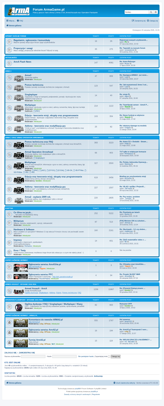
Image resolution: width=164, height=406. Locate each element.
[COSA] (61, 170)
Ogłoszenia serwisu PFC (41, 274)
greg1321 (128, 321)
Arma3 (28, 75)
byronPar (128, 178)
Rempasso (129, 154)
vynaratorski (129, 50)
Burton (127, 214)
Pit (126, 42)
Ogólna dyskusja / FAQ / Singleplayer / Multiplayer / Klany (53, 304)
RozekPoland (44, 279)
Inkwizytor (38, 79)
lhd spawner (125, 319)
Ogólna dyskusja (31, 293)
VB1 (33, 172)
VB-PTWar (79, 170)
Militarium (19, 221)
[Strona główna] (19, 10)
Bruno (127, 63)
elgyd (127, 96)
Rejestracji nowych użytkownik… (134, 40)
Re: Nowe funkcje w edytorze (132, 115)
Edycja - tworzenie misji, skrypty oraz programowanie (51, 115)
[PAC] (37, 111)
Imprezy (18, 240)
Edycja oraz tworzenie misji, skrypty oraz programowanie (53, 176)
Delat (127, 143)
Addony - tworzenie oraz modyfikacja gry (45, 126)
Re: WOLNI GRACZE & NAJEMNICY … (136, 340)
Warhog (128, 164)
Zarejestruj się (27, 353)
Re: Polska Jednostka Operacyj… (134, 162)
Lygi (126, 77)
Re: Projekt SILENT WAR (130, 274)
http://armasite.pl (35, 267)
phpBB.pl (94, 391)
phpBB (77, 388)
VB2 (26, 172)
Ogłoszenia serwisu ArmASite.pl (45, 264)
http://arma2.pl (34, 322)
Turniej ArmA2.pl (37, 340)
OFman (47, 324)
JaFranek (128, 188)
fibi (126, 242)
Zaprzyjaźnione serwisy (16, 260)
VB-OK (69, 170)
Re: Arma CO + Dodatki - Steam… (134, 142)
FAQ (79, 293)
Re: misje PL (125, 94)
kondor (39, 181)
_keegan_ (128, 199)
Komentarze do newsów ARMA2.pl (46, 319)
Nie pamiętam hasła (85, 356)
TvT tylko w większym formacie (133, 152)
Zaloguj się (10, 353)
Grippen (128, 128)
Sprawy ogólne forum (15, 36)
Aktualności (11, 57)
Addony (52, 293)
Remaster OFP (126, 304)
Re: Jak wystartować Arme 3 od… (134, 85)
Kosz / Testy (20, 250)
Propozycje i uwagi (23, 48)
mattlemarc (129, 231)
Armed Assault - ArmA (36, 288)
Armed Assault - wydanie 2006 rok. (21, 284)
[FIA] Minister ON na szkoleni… (133, 221)
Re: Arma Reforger (127, 61)
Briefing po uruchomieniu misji (133, 176)
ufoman (127, 223)
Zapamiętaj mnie (101, 356)
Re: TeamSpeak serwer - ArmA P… (134, 105)
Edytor (58, 293)
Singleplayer (31, 94)
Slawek (128, 107)
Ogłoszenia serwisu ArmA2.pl (43, 330)
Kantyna (9, 208)
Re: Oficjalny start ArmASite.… (133, 264)
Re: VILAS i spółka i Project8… (132, 186)
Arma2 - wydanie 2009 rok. (38, 197)
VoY (53, 344)
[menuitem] (20, 21)
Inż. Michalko (130, 342)
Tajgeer (43, 268)
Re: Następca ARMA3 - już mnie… (134, 75)
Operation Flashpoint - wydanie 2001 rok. (24, 300)
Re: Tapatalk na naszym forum (132, 48)
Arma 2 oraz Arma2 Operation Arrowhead (24, 137)
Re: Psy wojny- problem (130, 197)
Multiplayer (30, 105)
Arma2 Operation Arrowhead (39, 152)
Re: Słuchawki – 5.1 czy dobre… (133, 229)
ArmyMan (128, 276)
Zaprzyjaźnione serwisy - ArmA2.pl (21, 315)
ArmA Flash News (22, 62)
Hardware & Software (24, 229)
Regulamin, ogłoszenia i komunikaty (32, 40)
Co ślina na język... (23, 212)
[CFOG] (52, 170)
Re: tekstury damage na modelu (133, 126)
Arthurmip (98, 376)
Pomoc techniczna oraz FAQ (39, 142)
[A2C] (43, 170)
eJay (41, 324)
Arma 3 (8, 71)
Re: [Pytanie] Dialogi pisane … (132, 288)
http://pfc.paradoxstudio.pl (63, 277)
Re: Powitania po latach (130, 212)
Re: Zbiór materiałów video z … (133, 240)
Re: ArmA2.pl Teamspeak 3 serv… (134, 329)
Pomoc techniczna (34, 85)
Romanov (28, 246)
